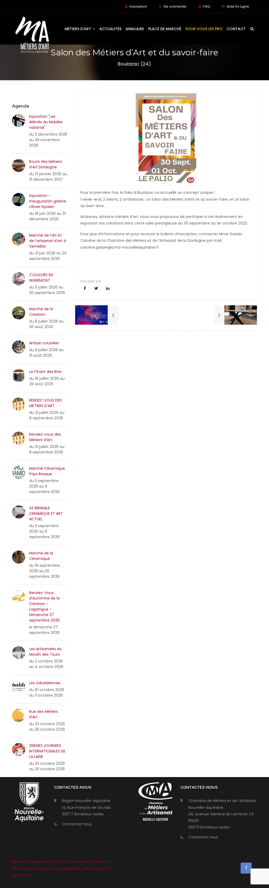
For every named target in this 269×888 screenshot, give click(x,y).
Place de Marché (164, 28)
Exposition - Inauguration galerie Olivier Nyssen (47, 201)
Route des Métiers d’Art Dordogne (45, 164)
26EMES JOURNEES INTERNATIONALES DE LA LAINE (47, 751)
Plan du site (61, 861)
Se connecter (175, 6)
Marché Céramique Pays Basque (47, 471)
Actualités (110, 28)
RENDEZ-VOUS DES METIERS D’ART (45, 403)
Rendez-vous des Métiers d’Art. (45, 437)
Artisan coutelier (44, 343)
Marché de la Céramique (41, 555)
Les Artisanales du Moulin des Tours (45, 651)
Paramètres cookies (31, 868)
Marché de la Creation (41, 311)
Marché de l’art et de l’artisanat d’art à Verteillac (47, 241)
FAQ (206, 6)
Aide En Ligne (238, 6)
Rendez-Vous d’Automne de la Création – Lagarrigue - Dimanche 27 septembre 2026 (44, 606)
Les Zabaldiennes (44, 683)
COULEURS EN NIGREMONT (41, 277)
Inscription (138, 6)
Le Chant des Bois (45, 371)
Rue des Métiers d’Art (43, 714)
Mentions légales (29, 861)
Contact (236, 28)
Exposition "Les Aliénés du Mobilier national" (46, 122)
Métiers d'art (78, 28)
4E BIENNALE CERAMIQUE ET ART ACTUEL (46, 513)
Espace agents (92, 861)
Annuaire (135, 28)
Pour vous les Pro (204, 28)
